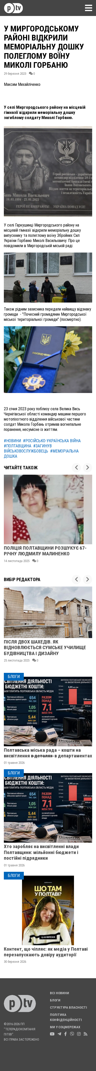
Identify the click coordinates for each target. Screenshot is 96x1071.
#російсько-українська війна (52, 440)
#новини (12, 440)
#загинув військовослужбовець (28, 449)
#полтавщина (17, 446)
